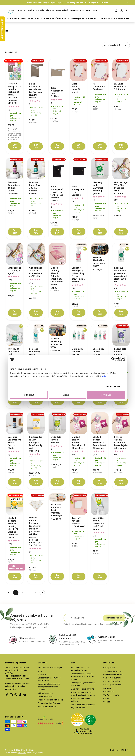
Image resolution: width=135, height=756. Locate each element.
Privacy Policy (109, 667)
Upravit (66, 395)
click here (22, 753)
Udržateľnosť (108, 691)
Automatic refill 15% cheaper (50, 667)
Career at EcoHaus (45, 696)
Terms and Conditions (112, 671)
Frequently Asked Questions (49, 703)
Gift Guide (42, 674)
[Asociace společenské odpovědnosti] (84, 732)
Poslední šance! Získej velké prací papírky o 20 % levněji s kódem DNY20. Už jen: (67, 3)
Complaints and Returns (113, 674)
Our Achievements (111, 695)
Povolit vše (106, 395)
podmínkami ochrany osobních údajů (103, 624)
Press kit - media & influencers (50, 700)
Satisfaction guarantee (113, 678)
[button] (128, 2)
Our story (107, 688)
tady (104, 376)
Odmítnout (29, 395)
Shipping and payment (112, 685)
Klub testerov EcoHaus (47, 707)
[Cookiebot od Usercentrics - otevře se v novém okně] (113, 359)
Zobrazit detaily (112, 386)
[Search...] (116, 10)
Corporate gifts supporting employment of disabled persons (49, 687)
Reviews (106, 698)
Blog (40, 671)
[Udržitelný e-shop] (90, 720)
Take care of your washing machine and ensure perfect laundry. (82, 676)
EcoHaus (30, 750)
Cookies (106, 702)
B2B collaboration (45, 693)
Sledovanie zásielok (111, 681)
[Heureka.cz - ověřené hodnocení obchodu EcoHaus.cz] (77, 720)
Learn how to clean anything (82, 689)
